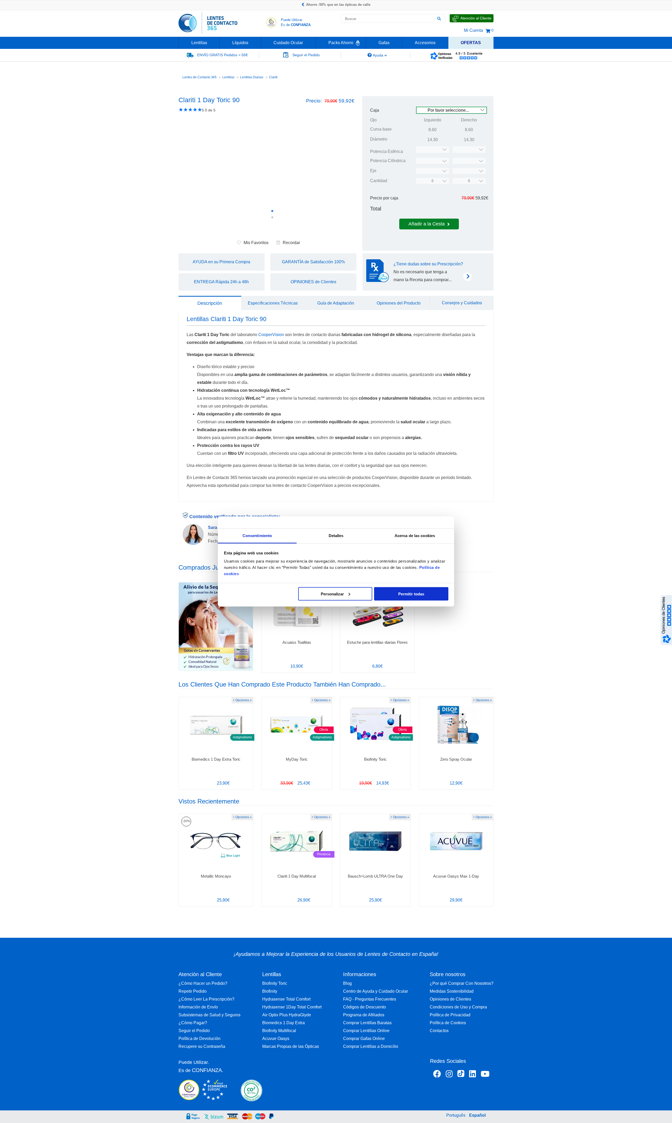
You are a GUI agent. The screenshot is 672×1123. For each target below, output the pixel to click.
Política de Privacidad (450, 1015)
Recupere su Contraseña (201, 1046)
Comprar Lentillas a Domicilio (370, 1046)
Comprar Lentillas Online (366, 1030)
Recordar (291, 242)
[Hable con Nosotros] (472, 18)
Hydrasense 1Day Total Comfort (292, 1007)
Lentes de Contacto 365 (199, 77)
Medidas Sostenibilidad (452, 991)
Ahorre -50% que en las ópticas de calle (338, 5)
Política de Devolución (199, 1038)
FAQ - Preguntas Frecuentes (369, 999)
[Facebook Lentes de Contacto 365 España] (437, 1075)
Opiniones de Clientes (450, 999)
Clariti (273, 77)
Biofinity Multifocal (279, 1030)
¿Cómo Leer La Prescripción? (206, 999)
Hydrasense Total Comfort (286, 999)
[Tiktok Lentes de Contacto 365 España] (460, 1075)
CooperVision (271, 334)
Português (455, 1115)
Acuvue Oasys (275, 1038)
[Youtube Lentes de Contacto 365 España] (485, 1075)
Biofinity (269, 991)
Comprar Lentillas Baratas (367, 1023)
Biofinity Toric (274, 983)
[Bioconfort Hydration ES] (215, 626)
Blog (347, 983)
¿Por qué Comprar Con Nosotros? (462, 983)
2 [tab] (272, 217)
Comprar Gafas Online (364, 1038)
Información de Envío (198, 1007)
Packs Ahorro (340, 42)
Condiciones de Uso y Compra (458, 1007)
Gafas (384, 42)
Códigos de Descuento (364, 1007)
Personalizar (332, 593)
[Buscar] (439, 19)
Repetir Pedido (192, 991)
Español (477, 1115)
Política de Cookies (448, 1023)
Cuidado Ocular (288, 42)
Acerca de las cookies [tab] (415, 535)
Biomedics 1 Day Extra (283, 1023)
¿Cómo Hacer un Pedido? (202, 983)
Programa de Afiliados (363, 1015)
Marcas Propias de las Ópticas (290, 1046)
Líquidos (240, 42)
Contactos (439, 1030)
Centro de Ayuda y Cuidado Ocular (375, 991)
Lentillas (199, 42)
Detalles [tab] (336, 535)
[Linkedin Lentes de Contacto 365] (472, 1075)
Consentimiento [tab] (257, 535)
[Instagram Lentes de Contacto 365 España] (449, 1075)
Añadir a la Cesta (426, 223)
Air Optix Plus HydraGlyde (286, 1015)
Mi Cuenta (473, 30)
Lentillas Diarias (251, 77)
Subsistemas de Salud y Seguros (209, 1015)
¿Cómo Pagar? (192, 1023)
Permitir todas (411, 593)
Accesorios (425, 42)
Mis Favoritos (256, 242)
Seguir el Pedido (194, 1030)
